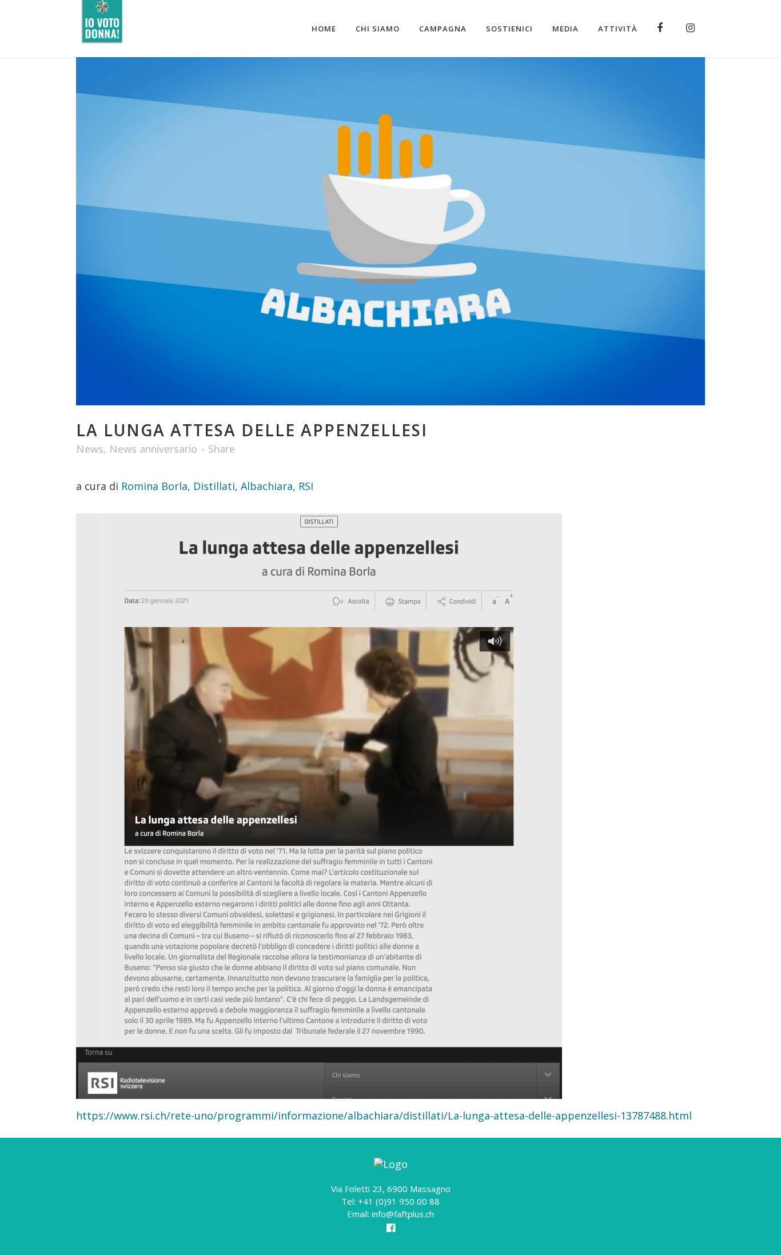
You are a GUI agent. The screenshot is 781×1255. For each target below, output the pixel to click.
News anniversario (153, 449)
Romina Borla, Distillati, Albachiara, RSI (217, 486)
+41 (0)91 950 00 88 (399, 1201)
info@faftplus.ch (403, 1214)
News (89, 449)
